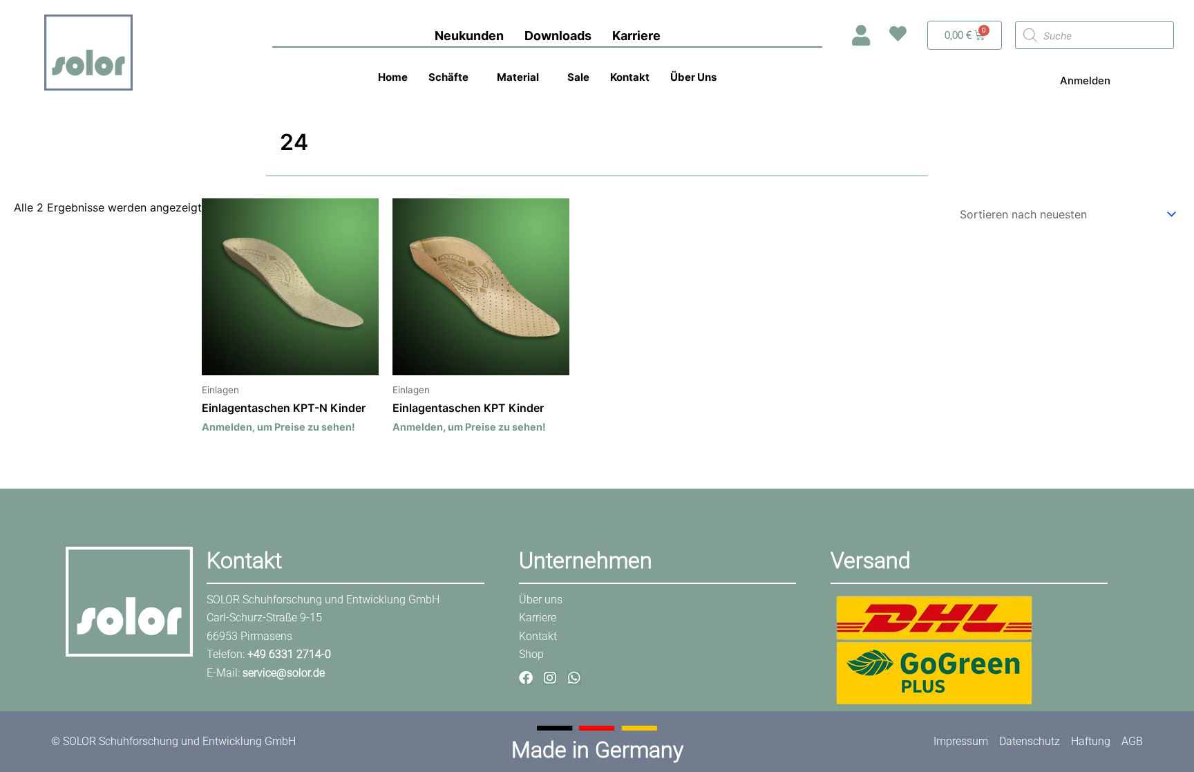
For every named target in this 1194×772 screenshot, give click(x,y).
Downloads (557, 35)
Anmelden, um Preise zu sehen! (278, 427)
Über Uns (693, 77)
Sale (578, 77)
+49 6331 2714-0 (289, 654)
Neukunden (469, 35)
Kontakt (630, 77)
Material (518, 77)
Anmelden (1085, 80)
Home (393, 77)
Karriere (636, 35)
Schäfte (448, 77)
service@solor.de (284, 672)
